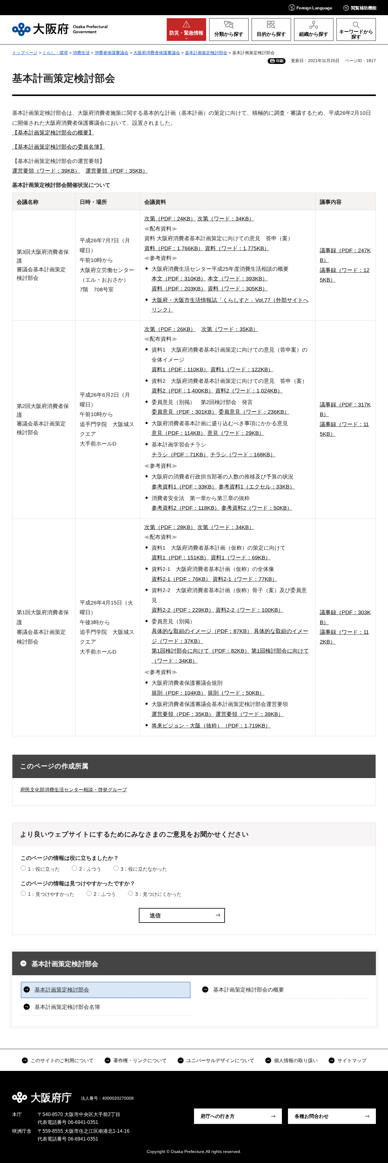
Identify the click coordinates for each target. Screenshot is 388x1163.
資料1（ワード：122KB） (241, 369)
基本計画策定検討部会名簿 (67, 1007)
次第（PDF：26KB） (170, 329)
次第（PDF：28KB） (170, 527)
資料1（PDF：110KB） (180, 369)
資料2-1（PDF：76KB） (181, 579)
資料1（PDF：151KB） (180, 558)
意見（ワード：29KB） (235, 433)
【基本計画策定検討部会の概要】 (53, 133)
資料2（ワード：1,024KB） (249, 391)
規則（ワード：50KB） (236, 693)
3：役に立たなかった (144, 869)
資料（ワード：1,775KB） (237, 248)
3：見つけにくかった (158, 894)
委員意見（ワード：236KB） (254, 412)
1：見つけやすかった (51, 894)
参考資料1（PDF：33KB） (184, 487)
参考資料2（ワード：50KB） (256, 508)
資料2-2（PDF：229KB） (183, 610)
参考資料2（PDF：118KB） (186, 508)
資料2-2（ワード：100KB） (249, 610)
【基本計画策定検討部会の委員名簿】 (58, 147)
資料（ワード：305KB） (238, 289)
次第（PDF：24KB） (170, 219)
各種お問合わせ (312, 1116)
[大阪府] (60, 29)
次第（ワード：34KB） (225, 219)
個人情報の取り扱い (296, 1060)
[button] (310, 7)
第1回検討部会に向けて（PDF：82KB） (201, 651)
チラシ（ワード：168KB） (243, 455)
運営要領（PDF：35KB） (116, 171)
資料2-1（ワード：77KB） (244, 579)
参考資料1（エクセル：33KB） (257, 487)
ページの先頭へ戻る (370, 1093)
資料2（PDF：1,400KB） (183, 391)
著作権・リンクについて (140, 1060)
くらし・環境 (55, 52)
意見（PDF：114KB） (179, 433)
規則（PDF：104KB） (179, 693)
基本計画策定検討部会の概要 (248, 990)
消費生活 (81, 52)
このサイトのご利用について (62, 1060)
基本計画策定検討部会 (206, 52)
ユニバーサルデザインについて (220, 1060)
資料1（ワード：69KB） (241, 558)
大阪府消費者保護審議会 (156, 52)
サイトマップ (351, 1060)
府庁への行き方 (218, 1116)
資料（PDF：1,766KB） (173, 248)
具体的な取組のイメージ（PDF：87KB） (202, 631)
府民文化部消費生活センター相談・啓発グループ (73, 789)
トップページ (25, 52)
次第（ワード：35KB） (229, 329)
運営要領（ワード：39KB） (46, 171)
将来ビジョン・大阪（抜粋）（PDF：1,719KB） (211, 726)
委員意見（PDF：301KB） (184, 412)
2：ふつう (90, 869)
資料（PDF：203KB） (179, 289)
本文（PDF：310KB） (179, 279)
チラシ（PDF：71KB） (180, 455)
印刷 (279, 61)
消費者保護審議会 (112, 52)
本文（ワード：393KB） (238, 279)
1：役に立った (44, 869)
